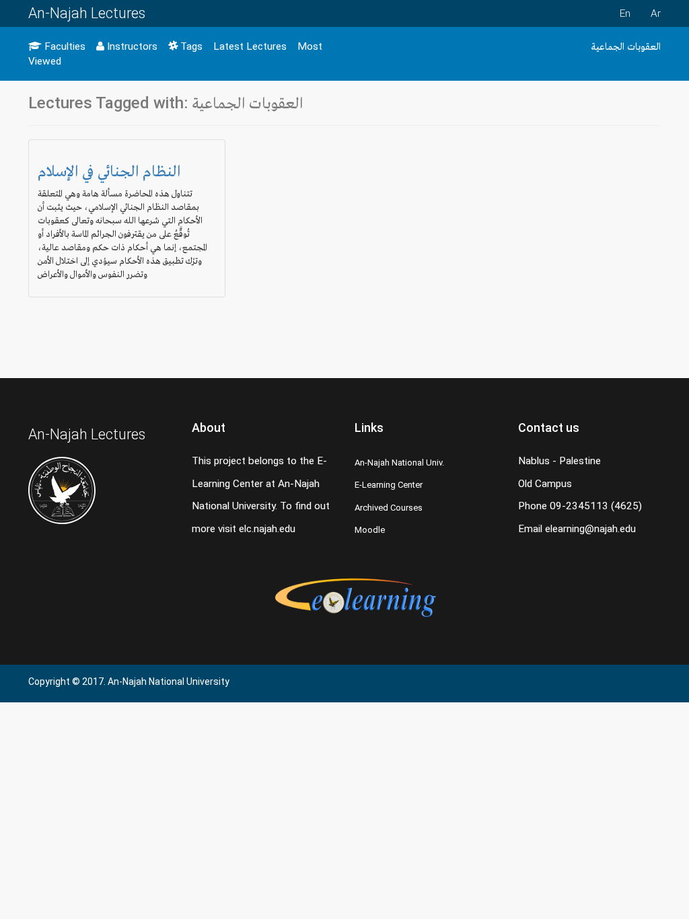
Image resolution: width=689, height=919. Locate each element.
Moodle (370, 530)
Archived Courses (389, 508)
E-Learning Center (389, 485)
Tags (190, 46)
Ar (656, 13)
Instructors (130, 46)
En (625, 13)
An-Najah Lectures (86, 13)
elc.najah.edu (267, 529)
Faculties (63, 46)
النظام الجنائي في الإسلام (109, 170)
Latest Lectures (250, 46)
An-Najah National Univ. (399, 462)
